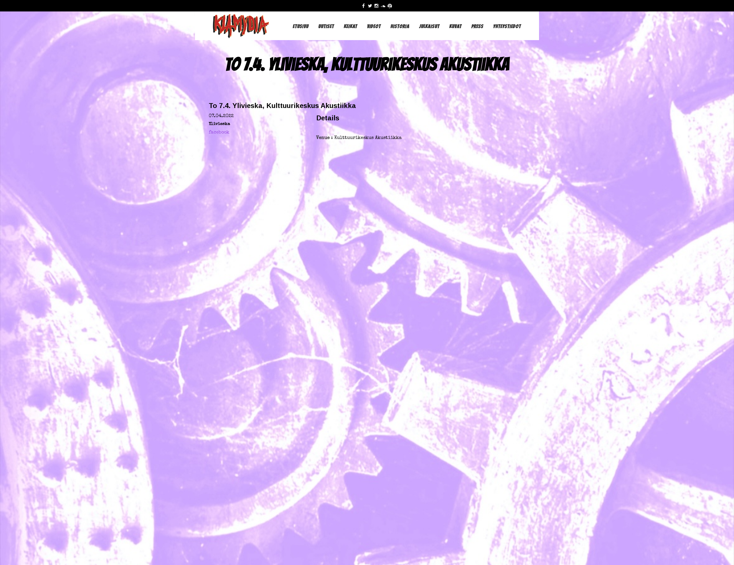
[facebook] (365, 5)
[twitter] (371, 5)
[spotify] (391, 5)
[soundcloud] (384, 5)
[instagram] (377, 5)
